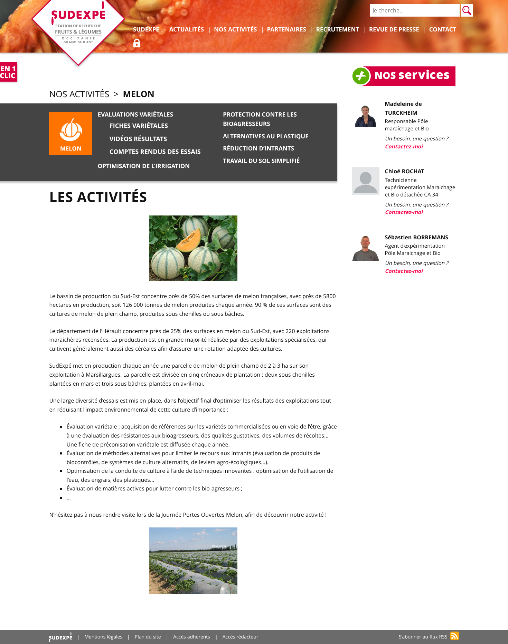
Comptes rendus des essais (155, 151)
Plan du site (148, 637)
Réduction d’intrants (258, 149)
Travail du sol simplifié (261, 161)
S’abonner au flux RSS (423, 637)
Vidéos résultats (138, 139)
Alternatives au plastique (266, 136)
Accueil (60, 637)
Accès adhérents (191, 637)
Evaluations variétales (135, 115)
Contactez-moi (404, 146)
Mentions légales (103, 637)
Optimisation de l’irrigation (144, 166)
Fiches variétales (139, 125)
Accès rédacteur (240, 637)
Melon (138, 94)
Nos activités (79, 94)
